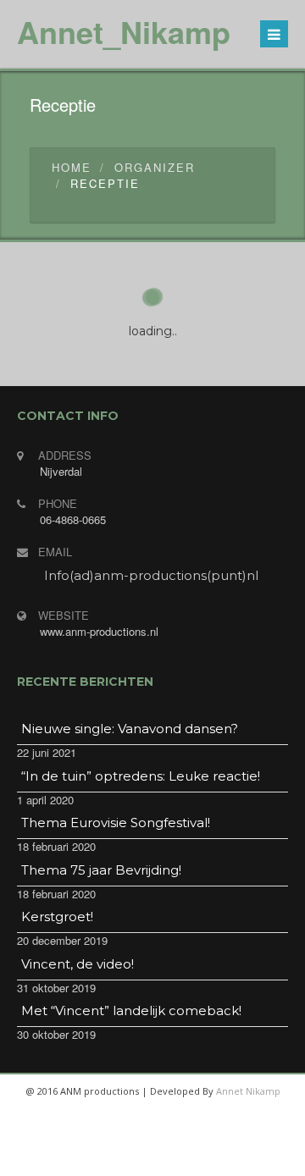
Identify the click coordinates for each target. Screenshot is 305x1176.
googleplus (171, 1159)
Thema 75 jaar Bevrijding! (101, 870)
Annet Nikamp (248, 1091)
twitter (130, 1159)
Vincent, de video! (77, 964)
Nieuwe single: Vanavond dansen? (129, 729)
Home (72, 167)
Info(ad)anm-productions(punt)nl (151, 575)
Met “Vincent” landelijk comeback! (131, 1010)
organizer (154, 167)
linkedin (212, 1159)
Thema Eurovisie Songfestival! (115, 822)
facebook (90, 1159)
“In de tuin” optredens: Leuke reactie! (140, 776)
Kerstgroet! (57, 916)
